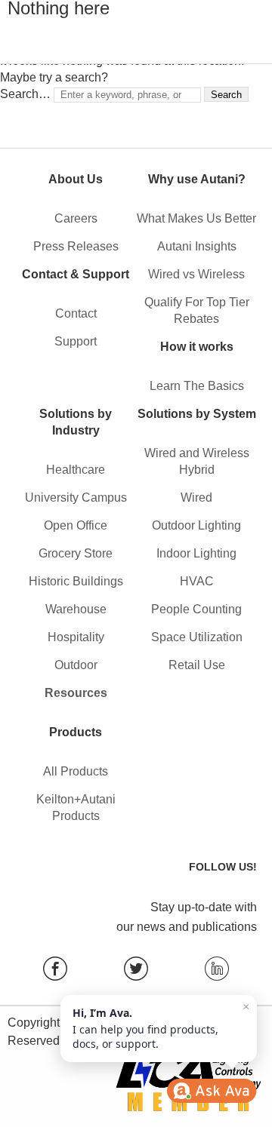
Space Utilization (197, 637)
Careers (75, 218)
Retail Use (196, 665)
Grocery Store (76, 553)
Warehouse (76, 609)
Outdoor (75, 665)
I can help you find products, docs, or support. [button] (161, 1025)
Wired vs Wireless (196, 274)
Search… (25, 94)
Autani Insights (196, 246)
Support (75, 341)
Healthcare (75, 469)
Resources (76, 692)
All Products (75, 771)
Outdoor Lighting (196, 525)
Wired (196, 497)
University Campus (76, 497)
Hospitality (76, 637)
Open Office (75, 525)
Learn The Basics (197, 385)
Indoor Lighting (196, 553)
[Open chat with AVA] (211, 1091)
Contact (76, 313)
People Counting (196, 609)
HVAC (197, 581)
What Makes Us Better (196, 218)
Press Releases (76, 246)
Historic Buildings (76, 581)
